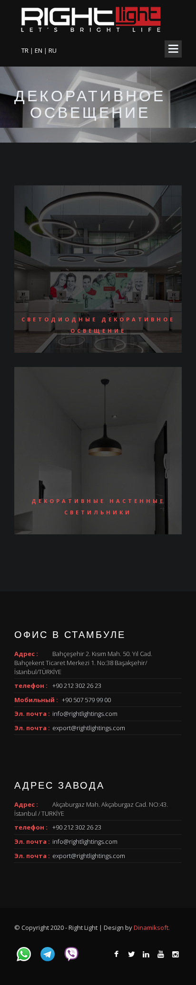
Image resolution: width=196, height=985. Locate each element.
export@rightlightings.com (88, 728)
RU (53, 50)
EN (39, 50)
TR (25, 50)
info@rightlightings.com (85, 713)
